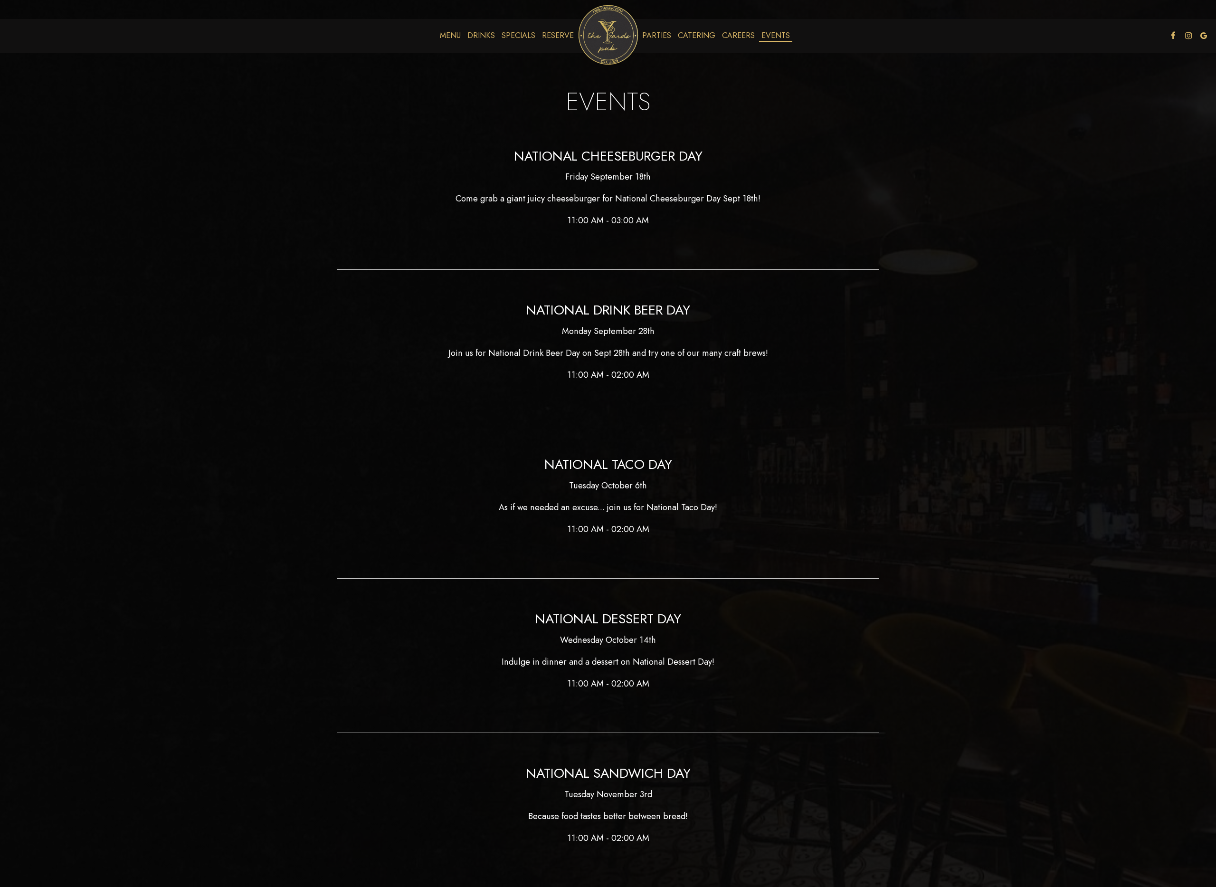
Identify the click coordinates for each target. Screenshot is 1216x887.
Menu (450, 35)
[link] (608, 36)
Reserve (558, 35)
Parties (656, 35)
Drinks (481, 35)
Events (775, 35)
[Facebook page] (1173, 35)
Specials (518, 35)
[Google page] (1203, 35)
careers (738, 35)
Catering (696, 35)
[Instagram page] (1188, 35)
